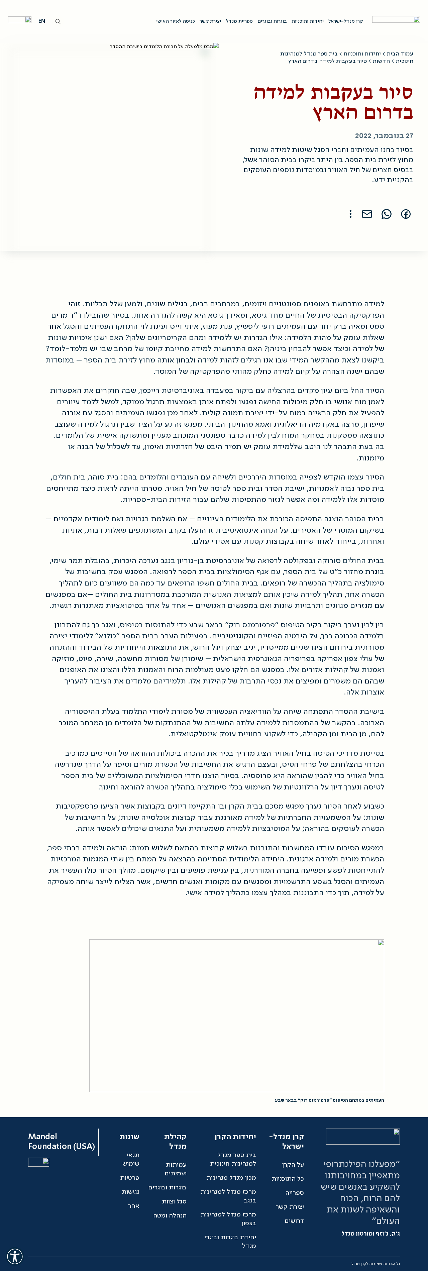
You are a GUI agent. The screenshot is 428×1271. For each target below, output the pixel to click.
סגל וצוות (174, 1201)
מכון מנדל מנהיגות (231, 1178)
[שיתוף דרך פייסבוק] (406, 214)
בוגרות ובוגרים (272, 21)
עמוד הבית (400, 54)
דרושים (294, 1221)
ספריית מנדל (239, 21)
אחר (133, 1206)
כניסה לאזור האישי (175, 21)
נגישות (130, 1192)
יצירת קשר (210, 21)
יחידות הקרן (235, 1137)
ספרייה (294, 1193)
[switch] (14, 1256)
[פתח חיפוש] (58, 21)
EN (41, 21)
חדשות (381, 61)
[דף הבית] (394, 21)
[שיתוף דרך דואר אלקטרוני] (367, 214)
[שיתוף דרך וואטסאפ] (386, 214)
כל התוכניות (288, 1179)
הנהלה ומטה (170, 1215)
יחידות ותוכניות (308, 21)
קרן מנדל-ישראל (345, 21)
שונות (129, 1137)
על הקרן (293, 1165)
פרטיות (129, 1178)
